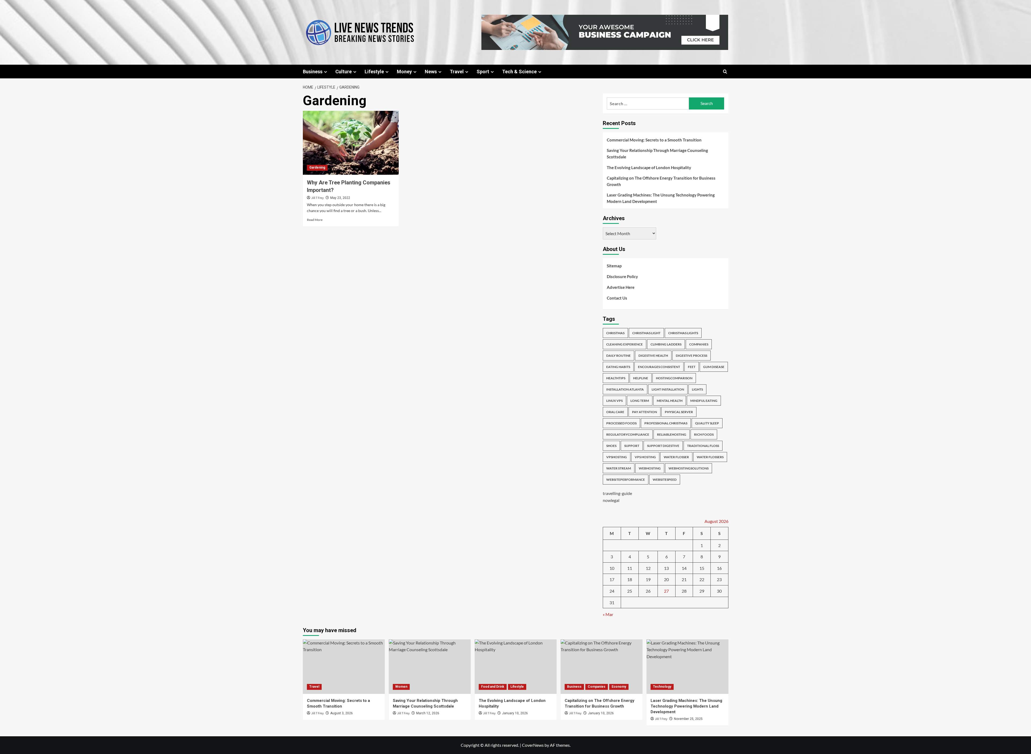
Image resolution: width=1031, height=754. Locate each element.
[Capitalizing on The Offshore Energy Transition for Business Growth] (601, 666)
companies (698, 344)
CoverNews (533, 745)
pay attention (644, 412)
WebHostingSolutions (689, 468)
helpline (640, 378)
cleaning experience (624, 344)
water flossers (710, 457)
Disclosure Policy (622, 276)
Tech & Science (519, 71)
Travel (457, 71)
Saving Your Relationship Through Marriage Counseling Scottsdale (657, 153)
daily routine (618, 356)
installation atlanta (625, 389)
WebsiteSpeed (665, 480)
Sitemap (614, 265)
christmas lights (683, 333)
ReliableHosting (671, 434)
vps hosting (645, 457)
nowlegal (611, 500)
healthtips (615, 378)
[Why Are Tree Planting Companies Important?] (351, 143)
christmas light (646, 333)
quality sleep (707, 423)
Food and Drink (492, 687)
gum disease (713, 367)
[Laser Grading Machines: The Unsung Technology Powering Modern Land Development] (687, 666)
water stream (618, 468)
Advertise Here (620, 287)
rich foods (704, 434)
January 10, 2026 (515, 713)
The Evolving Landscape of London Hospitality (649, 167)
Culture (343, 71)
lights (697, 389)
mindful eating (703, 401)
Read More (314, 220)
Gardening (317, 167)
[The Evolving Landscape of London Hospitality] (516, 666)
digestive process (691, 356)
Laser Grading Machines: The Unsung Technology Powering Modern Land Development (661, 198)
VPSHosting (616, 457)
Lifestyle (374, 71)
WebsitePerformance (625, 480)
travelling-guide (617, 493)
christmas (615, 333)
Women (401, 687)
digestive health (653, 356)
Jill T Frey (317, 198)
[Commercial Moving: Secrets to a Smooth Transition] (344, 666)
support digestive (663, 446)
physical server (679, 412)
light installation (668, 389)
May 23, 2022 (340, 198)
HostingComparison (674, 378)
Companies (596, 687)
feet (691, 367)
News (431, 71)
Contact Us (617, 298)
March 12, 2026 (427, 713)
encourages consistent (659, 367)
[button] (725, 71)
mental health (670, 401)
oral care (615, 412)
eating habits (618, 367)
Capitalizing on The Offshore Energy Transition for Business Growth (661, 181)
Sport (483, 71)
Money (404, 71)
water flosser (676, 457)
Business (312, 71)
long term (639, 401)
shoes (611, 446)
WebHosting (650, 468)
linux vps (614, 401)
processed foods (621, 423)
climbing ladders (666, 344)
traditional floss (703, 446)
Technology (662, 687)
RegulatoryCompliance (627, 434)
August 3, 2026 (341, 713)
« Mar (608, 614)
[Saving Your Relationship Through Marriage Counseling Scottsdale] (430, 666)
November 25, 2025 (688, 719)
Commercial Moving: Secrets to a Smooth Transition (654, 139)
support (631, 446)
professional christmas (665, 423)
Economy (619, 687)
